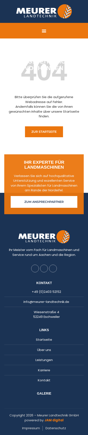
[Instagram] (44, 268)
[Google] (53, 268)
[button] (44, 30)
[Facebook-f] (35, 268)
